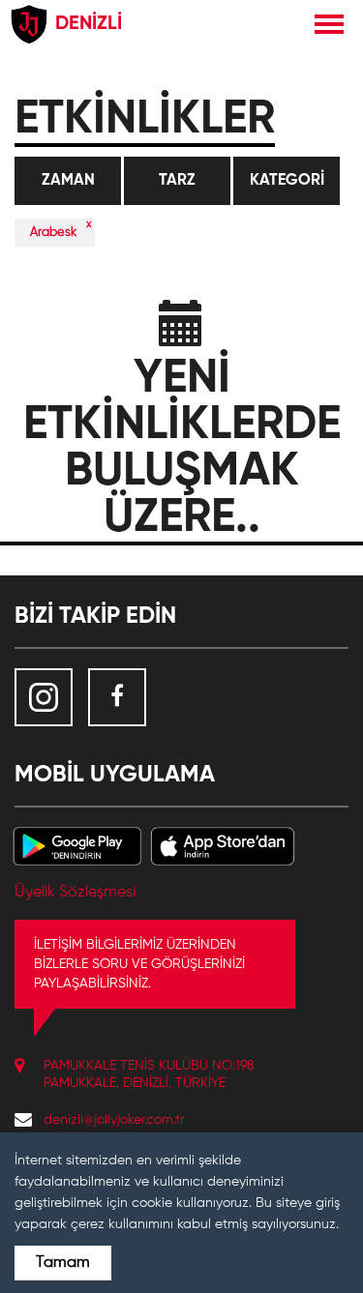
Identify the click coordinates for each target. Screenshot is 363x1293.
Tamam (63, 1263)
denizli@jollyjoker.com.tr (114, 1120)
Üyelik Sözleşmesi (75, 892)
